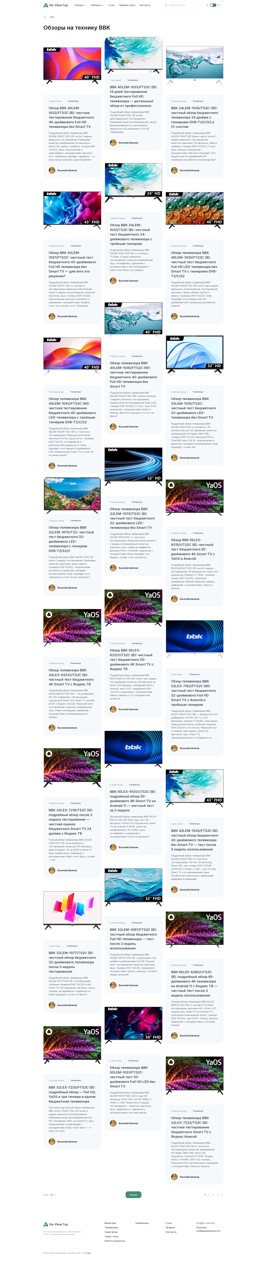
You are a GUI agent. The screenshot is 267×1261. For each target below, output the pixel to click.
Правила (170, 1227)
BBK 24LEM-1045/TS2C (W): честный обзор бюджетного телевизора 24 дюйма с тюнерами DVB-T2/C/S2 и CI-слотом (194, 117)
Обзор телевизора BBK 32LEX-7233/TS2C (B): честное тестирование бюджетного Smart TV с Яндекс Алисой (191, 1127)
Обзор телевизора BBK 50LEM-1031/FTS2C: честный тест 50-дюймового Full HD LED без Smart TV (132, 1077)
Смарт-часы (111, 1236)
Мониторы (110, 1223)
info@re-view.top (205, 1223)
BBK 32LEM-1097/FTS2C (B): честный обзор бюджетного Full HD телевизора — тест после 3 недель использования (133, 939)
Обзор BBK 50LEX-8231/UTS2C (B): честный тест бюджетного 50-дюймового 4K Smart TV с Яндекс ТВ (132, 659)
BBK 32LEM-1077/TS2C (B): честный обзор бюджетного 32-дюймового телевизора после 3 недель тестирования (72, 962)
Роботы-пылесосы (115, 1240)
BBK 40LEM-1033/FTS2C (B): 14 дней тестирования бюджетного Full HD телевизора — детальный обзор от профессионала (133, 96)
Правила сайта (127, 5)
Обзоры (79, 5)
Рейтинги (96, 5)
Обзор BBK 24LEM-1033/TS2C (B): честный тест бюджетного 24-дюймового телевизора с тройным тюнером (131, 234)
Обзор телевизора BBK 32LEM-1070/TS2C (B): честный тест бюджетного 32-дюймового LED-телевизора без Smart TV (132, 518)
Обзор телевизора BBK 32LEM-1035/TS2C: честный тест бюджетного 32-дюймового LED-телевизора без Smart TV (193, 408)
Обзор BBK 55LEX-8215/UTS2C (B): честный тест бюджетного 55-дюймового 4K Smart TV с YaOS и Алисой (193, 549)
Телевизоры (73, 101)
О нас (112, 5)
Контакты (145, 5)
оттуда (87, 1253)
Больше (133, 1195)
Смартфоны (111, 1232)
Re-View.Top (58, 5)
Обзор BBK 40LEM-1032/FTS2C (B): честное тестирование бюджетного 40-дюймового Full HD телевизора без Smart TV (71, 117)
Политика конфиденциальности (208, 1229)
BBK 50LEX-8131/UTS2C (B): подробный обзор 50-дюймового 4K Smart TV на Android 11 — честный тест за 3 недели (133, 801)
